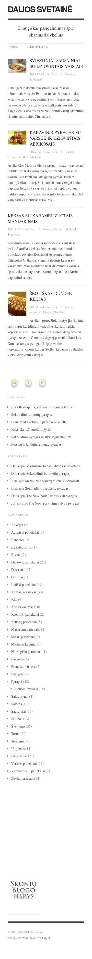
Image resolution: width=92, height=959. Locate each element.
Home (22, 47)
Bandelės (17, 539)
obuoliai (32, 823)
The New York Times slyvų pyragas (51, 495)
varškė (57, 849)
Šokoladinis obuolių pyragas (31, 414)
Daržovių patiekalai (25, 562)
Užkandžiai (19, 756)
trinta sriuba (15, 843)
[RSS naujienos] (14, 381)
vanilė (41, 849)
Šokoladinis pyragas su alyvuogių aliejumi (41, 436)
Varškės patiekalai (30, 157)
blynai (51, 797)
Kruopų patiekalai (24, 621)
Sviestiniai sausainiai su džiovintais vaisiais (56, 63)
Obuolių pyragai (26, 688)
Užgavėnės (58, 843)
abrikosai (13, 792)
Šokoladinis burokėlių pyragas (48, 473)
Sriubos (16, 718)
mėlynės (14, 823)
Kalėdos (74, 810)
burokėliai (63, 797)
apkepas (46, 792)
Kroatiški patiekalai (25, 614)
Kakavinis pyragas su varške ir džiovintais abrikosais (55, 138)
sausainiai (17, 837)
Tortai (15, 733)
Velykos (71, 850)
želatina (52, 857)
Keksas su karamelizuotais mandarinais (40, 218)
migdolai (74, 817)
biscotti (40, 797)
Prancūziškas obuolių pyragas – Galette (39, 421)
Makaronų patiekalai (25, 629)
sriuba (52, 838)
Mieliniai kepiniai (24, 644)
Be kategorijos (21, 547)
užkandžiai (20, 849)
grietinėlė (18, 810)
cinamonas (21, 803)
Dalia (54, 74)
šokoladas (33, 856)
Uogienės (18, 748)
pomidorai (66, 824)
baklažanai (14, 797)
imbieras (38, 810)
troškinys (30, 843)
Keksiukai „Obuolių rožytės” (31, 429)
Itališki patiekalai (23, 584)
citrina (45, 803)
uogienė (43, 843)
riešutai (56, 830)
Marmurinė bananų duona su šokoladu (53, 465)
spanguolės (37, 837)
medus (62, 817)
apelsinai (35, 792)
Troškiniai (18, 741)
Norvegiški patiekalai (26, 651)
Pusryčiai (18, 673)
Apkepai (17, 524)
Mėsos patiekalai (23, 636)
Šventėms (13, 234)
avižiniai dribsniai (66, 791)
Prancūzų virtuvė (23, 666)
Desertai (69, 74)
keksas (15, 816)
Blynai (16, 554)
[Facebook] (28, 381)
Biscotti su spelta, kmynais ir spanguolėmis (41, 407)
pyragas (35, 830)
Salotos (16, 703)
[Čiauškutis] (42, 381)
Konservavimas (22, 606)
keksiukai (33, 817)
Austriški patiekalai (25, 532)
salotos (73, 831)
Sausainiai (36, 79)
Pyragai (12, 157)
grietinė (62, 803)
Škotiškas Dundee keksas (51, 296)
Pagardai (17, 659)
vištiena (13, 857)
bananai (27, 797)
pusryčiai (15, 831)
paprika (50, 823)
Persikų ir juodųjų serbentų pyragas (36, 444)
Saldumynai (19, 696)
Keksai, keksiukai (65, 229)
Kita (14, 599)
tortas (65, 837)
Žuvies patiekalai (23, 778)
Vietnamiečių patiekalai (28, 770)
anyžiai (24, 792)
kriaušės (50, 817)
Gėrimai (17, 577)
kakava (57, 810)
